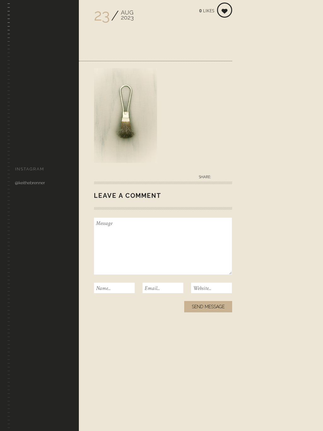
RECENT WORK (30, 75)
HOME (21, 60)
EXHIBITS (23, 105)
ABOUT (22, 120)
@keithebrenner (30, 182)
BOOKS (21, 135)
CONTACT (24, 151)
